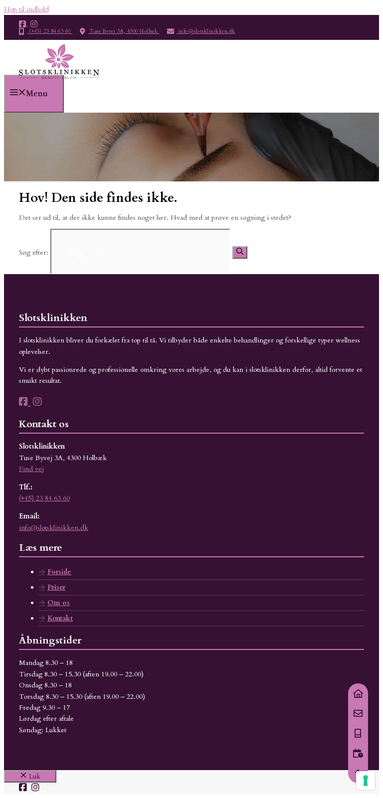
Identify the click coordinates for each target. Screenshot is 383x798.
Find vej (31, 469)
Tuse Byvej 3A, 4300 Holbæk (124, 31)
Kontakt (60, 618)
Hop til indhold (26, 9)
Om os (58, 603)
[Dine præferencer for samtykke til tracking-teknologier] (365, 780)
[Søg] (239, 252)
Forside (59, 572)
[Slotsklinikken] (59, 80)
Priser (56, 587)
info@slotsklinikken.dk (206, 31)
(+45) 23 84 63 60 (50, 31)
